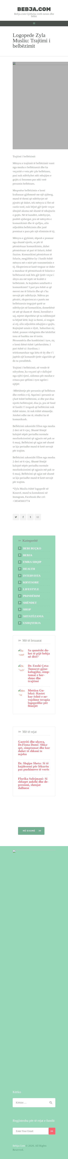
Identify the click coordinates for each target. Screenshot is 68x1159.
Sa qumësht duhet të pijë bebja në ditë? (39, 653)
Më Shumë (29, 831)
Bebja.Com (19, 1145)
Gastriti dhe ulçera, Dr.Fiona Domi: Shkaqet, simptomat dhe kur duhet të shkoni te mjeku (34, 748)
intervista (31, 575)
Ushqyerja (32, 623)
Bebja (27, 555)
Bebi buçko (32, 548)
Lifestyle (31, 589)
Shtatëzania (33, 616)
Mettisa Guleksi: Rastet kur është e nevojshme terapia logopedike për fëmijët (39, 698)
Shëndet (30, 602)
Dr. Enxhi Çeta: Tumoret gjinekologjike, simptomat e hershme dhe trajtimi (39, 673)
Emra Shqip (32, 562)
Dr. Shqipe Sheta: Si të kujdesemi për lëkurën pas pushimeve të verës (33, 766)
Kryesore (31, 582)
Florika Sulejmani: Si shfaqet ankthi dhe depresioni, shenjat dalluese (33, 783)
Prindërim (31, 596)
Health (29, 568)
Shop (27, 609)
